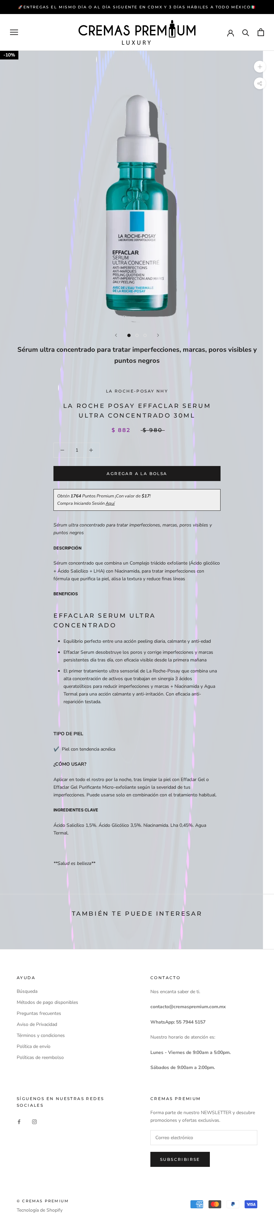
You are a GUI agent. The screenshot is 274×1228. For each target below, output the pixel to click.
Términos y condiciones (41, 1035)
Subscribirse (180, 1159)
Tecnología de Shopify (39, 1210)
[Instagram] (34, 1121)
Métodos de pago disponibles (47, 1002)
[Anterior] (116, 335)
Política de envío (33, 1046)
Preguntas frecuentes (39, 1013)
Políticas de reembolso (40, 1057)
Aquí (110, 503)
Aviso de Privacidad (37, 1024)
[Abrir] (14, 32)
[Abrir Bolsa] (261, 32)
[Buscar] (245, 32)
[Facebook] (19, 1121)
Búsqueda (27, 991)
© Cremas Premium (43, 1201)
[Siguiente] (158, 335)
